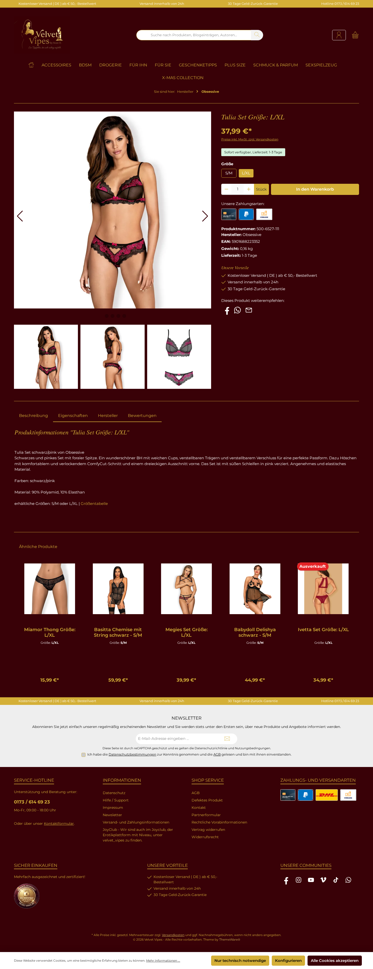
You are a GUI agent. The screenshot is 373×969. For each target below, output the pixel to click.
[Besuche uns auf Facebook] (226, 309)
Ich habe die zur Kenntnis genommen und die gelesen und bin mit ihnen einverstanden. (189, 754)
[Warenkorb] (353, 35)
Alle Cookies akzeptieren (335, 960)
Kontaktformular (59, 823)
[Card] (228, 214)
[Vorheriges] (18, 623)
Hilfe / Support (116, 800)
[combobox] (193, 35)
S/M (228, 173)
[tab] (33, 415)
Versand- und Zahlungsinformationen (136, 822)
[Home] (35, 65)
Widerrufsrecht (205, 837)
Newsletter (112, 815)
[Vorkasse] (264, 214)
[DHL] (327, 795)
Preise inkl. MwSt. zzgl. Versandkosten (249, 139)
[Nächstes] (355, 623)
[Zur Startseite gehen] (42, 35)
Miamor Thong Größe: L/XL (49, 632)
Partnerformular (206, 815)
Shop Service (208, 780)
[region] (186, 623)
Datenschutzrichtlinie (211, 748)
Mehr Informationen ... (163, 960)
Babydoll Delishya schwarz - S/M (255, 632)
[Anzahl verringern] (226, 189)
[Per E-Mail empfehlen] (249, 309)
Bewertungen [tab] (142, 415)
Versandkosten (173, 935)
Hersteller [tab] (108, 415)
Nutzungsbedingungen (252, 748)
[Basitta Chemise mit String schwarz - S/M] (118, 588)
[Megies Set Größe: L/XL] (186, 588)
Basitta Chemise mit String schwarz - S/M (118, 632)
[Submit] (227, 739)
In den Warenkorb (315, 189)
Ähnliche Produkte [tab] (38, 546)
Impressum (113, 807)
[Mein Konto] (339, 35)
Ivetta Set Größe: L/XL (323, 629)
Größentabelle (94, 503)
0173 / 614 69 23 (32, 802)
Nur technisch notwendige (240, 960)
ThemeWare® (229, 939)
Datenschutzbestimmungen (132, 754)
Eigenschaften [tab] (73, 415)
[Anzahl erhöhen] (249, 189)
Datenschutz (114, 793)
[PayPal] (246, 214)
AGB (217, 754)
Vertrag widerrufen (208, 829)
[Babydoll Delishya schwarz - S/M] (255, 588)
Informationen (122, 780)
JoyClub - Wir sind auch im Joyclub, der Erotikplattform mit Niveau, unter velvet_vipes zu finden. (138, 835)
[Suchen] (257, 35)
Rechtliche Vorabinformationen (219, 822)
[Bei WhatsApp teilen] (237, 309)
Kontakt (199, 807)
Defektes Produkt (207, 800)
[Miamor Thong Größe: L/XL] (49, 588)
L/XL (246, 173)
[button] (19, 216)
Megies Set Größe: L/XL (186, 632)
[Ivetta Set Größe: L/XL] (323, 588)
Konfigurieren (288, 960)
